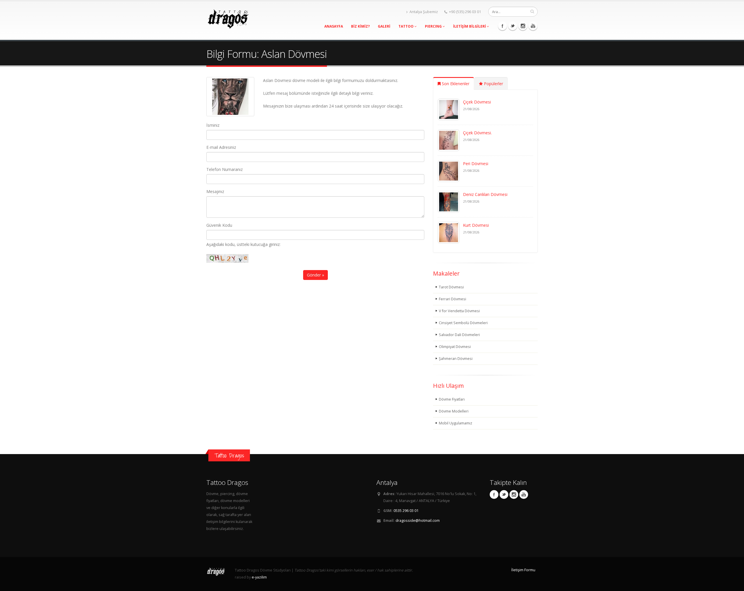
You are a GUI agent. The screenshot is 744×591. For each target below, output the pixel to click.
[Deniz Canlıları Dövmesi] (448, 201)
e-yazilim (259, 577)
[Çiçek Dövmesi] (448, 109)
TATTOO (406, 26)
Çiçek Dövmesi (477, 102)
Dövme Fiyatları (452, 399)
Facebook (502, 26)
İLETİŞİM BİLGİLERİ (470, 26)
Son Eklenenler (455, 83)
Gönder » (315, 275)
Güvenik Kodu (219, 225)
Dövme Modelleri (453, 411)
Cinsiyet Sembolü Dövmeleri (463, 322)
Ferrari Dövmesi (452, 299)
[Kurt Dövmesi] (448, 232)
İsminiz (212, 125)
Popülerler (493, 83)
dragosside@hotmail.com (418, 520)
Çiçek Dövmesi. (477, 132)
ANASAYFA (333, 26)
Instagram (522, 26)
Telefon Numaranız (224, 169)
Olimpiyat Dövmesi (455, 346)
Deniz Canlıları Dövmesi (485, 194)
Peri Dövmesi (475, 163)
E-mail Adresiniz (221, 147)
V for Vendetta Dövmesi (459, 310)
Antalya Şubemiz (423, 11)
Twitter (512, 26)
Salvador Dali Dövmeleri (459, 334)
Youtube (533, 26)
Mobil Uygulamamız (455, 423)
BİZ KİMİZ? (360, 26)
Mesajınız (215, 191)
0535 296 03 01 (406, 510)
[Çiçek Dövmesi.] (448, 139)
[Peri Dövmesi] (448, 170)
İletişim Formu (523, 569)
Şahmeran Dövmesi (456, 358)
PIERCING (434, 26)
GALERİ (384, 26)
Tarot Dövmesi (451, 287)
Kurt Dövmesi (476, 225)
